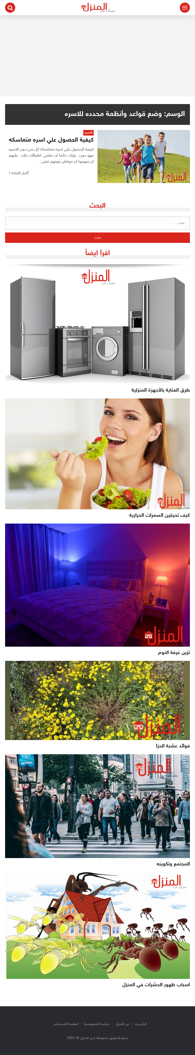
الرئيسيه (141, 1024)
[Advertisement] (97, 55)
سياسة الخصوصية (97, 1024)
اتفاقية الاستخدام (66, 1024)
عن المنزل (122, 1024)
